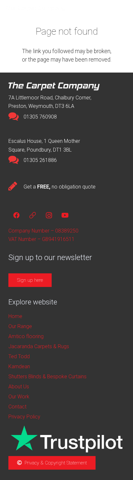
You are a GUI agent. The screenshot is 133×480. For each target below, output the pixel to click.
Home (15, 316)
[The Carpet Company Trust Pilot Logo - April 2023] (66, 439)
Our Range (20, 326)
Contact (17, 407)
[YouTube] (65, 215)
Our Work (18, 397)
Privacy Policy (24, 417)
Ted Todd (19, 356)
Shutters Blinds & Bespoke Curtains (47, 376)
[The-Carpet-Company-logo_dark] (37, 8)
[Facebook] (16, 215)
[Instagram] (49, 215)
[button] (110, 8)
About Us (18, 386)
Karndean (19, 366)
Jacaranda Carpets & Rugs (38, 346)
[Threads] (33, 215)
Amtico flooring (26, 336)
